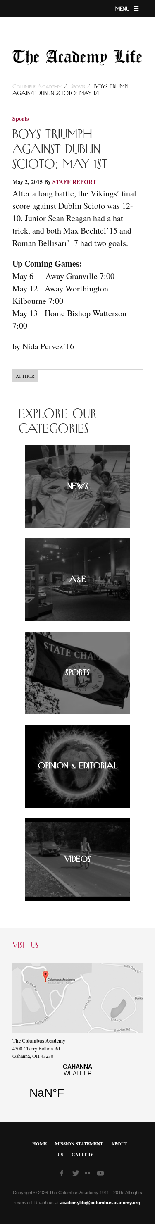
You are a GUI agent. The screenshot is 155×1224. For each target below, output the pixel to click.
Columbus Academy (38, 87)
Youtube (101, 1174)
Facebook (64, 1174)
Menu (123, 9)
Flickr (89, 1176)
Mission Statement (79, 1143)
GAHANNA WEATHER (77, 1084)
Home (39, 1143)
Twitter (76, 1174)
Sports (78, 87)
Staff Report (74, 181)
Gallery (82, 1154)
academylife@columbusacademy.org (100, 1202)
